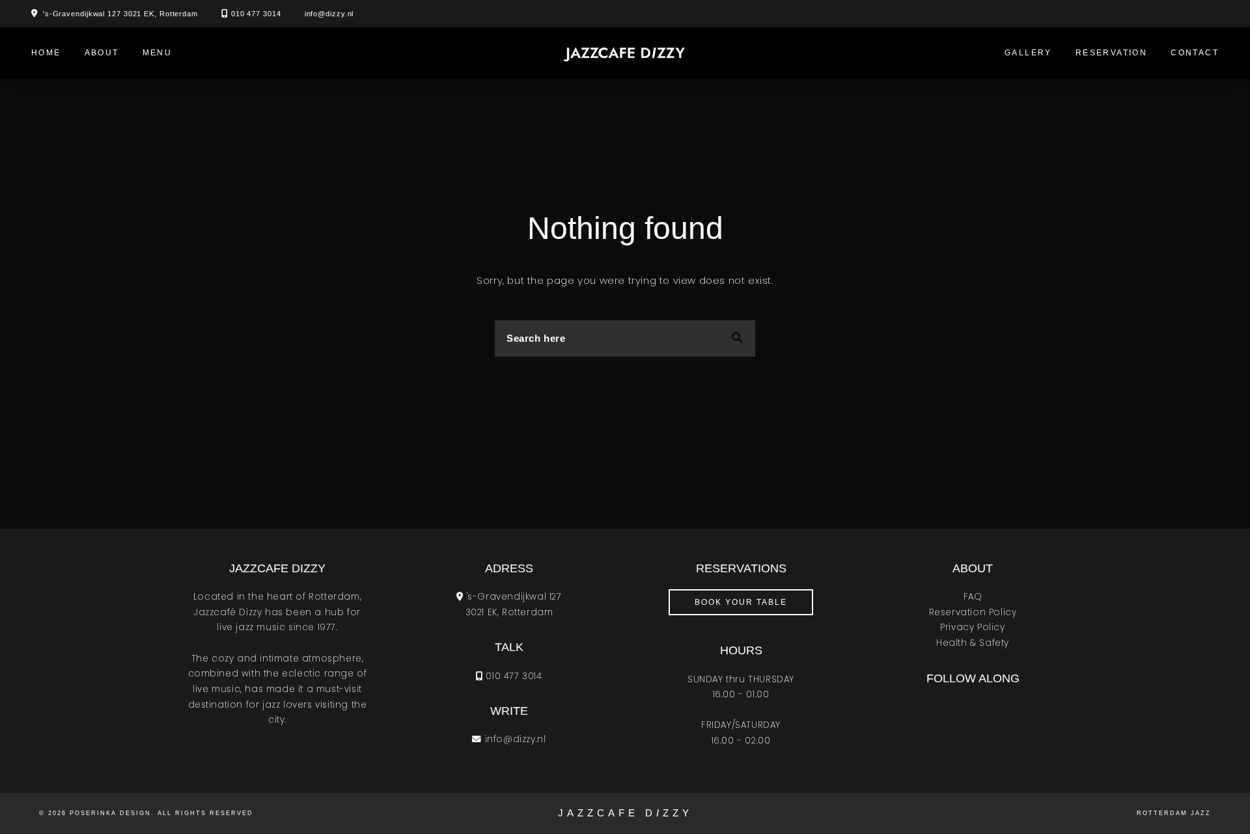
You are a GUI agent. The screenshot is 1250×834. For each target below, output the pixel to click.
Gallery (1028, 52)
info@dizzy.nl (329, 14)
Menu (158, 52)
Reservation (1111, 52)
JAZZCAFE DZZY (625, 813)
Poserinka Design (110, 813)
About (102, 52)
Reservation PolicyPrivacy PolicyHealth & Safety (973, 627)
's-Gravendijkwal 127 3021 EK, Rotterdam (120, 14)
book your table (741, 602)
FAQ (973, 597)
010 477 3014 (256, 14)
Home (46, 52)
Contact (1195, 52)
